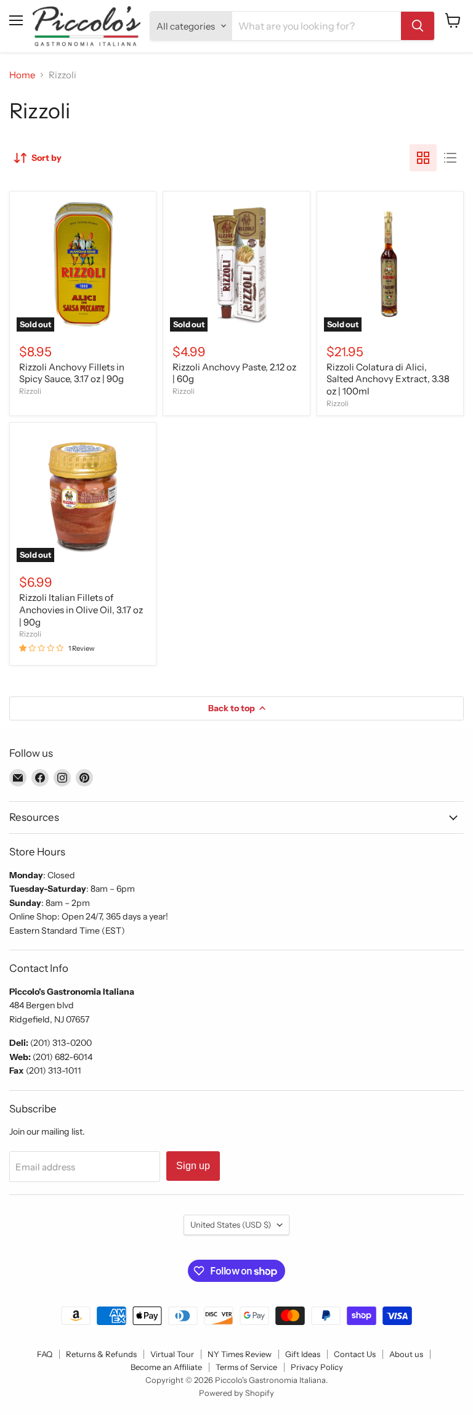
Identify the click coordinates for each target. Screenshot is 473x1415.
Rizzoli (30, 391)
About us (406, 1354)
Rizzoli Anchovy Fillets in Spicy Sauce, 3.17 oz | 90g (71, 373)
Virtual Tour (172, 1354)
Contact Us (355, 1354)
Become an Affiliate (166, 1367)
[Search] (417, 26)
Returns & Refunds (101, 1354)
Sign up (193, 1165)
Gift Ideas (302, 1354)
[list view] (450, 157)
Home (22, 75)
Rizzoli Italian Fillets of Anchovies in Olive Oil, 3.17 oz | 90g (81, 609)
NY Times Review (240, 1354)
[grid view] (423, 157)
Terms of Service (246, 1367)
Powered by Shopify (236, 1393)
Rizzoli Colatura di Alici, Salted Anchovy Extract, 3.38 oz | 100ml (388, 379)
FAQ (44, 1354)
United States (230, 1224)
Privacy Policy (317, 1367)
